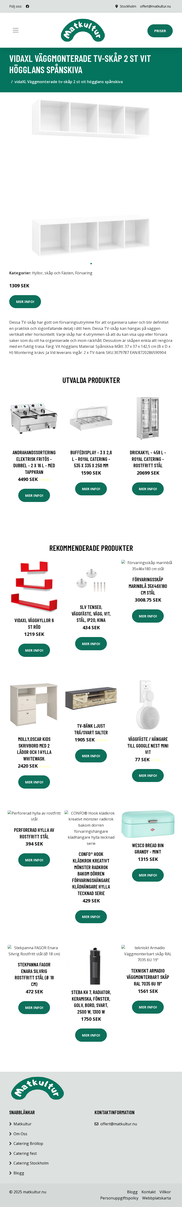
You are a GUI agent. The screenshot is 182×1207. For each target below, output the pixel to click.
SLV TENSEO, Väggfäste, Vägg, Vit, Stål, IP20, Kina (91, 613)
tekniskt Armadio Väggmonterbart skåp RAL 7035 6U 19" (148, 977)
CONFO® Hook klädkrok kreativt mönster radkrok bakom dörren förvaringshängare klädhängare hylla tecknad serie (91, 873)
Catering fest (25, 1153)
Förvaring (83, 273)
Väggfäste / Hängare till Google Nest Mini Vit (147, 745)
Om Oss (20, 1133)
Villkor (165, 1191)
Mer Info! (25, 301)
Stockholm (128, 6)
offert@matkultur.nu (155, 6)
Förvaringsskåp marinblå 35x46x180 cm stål (148, 585)
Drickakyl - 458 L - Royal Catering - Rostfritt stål (148, 458)
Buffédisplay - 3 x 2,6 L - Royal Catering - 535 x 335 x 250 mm (91, 458)
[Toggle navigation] (15, 30)
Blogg (19, 1173)
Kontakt (148, 1191)
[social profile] (27, 6)
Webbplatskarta (156, 1198)
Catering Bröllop (28, 1143)
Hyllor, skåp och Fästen (52, 273)
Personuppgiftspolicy (119, 1198)
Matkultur (23, 1123)
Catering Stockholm (31, 1163)
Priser (160, 30)
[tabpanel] (91, 177)
